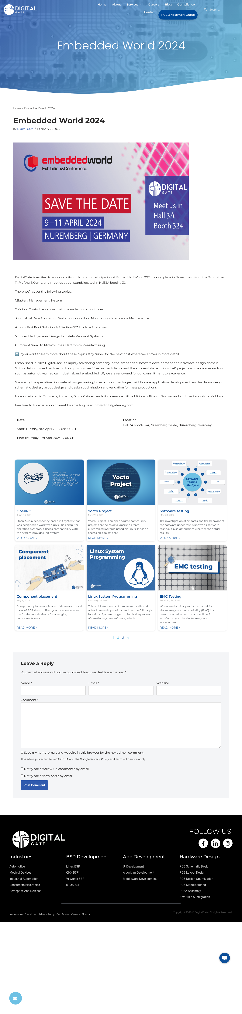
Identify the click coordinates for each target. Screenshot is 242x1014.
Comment (29, 700)
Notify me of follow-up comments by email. (56, 768)
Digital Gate (25, 129)
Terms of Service (126, 759)
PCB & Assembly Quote (178, 14)
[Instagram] (228, 843)
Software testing (174, 511)
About (116, 4)
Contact (150, 12)
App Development (144, 856)
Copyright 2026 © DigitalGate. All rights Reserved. (203, 912)
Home (102, 4)
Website (162, 683)
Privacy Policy (99, 759)
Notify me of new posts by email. (48, 776)
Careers (153, 4)
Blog (168, 4)
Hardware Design (200, 856)
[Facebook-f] (203, 843)
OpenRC (24, 511)
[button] (224, 958)
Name (26, 683)
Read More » (27, 538)
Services (132, 4)
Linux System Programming (112, 596)
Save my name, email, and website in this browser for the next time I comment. (84, 752)
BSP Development (87, 856)
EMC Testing (170, 596)
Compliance (186, 4)
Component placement (38, 596)
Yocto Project (100, 511)
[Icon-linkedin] (215, 843)
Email (93, 683)
